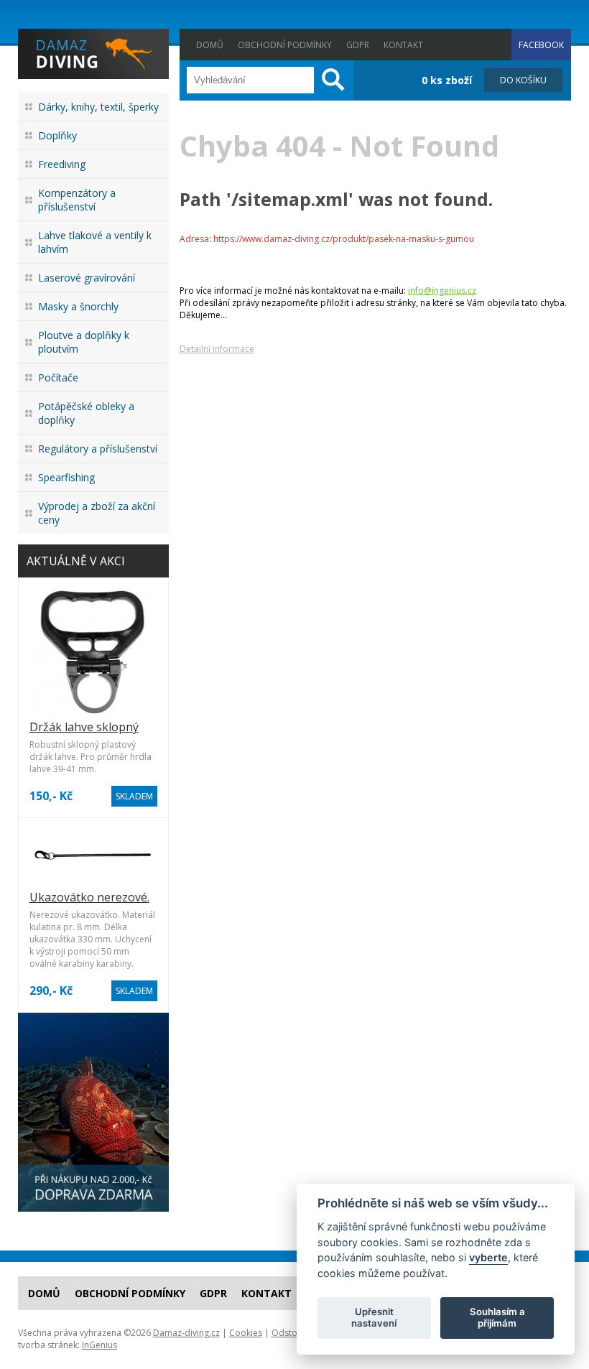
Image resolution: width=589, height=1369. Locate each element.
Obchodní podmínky (285, 45)
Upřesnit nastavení (373, 1317)
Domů (209, 45)
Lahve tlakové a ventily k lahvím (95, 242)
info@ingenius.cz (442, 290)
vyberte (488, 1257)
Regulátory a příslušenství (97, 448)
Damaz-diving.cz (186, 1333)
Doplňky (57, 135)
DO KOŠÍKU (523, 80)
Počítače (58, 377)
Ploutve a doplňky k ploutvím (83, 342)
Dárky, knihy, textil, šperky (98, 106)
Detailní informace (217, 349)
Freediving (61, 164)
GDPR (357, 45)
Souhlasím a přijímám (497, 1317)
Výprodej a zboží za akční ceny (96, 512)
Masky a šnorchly (78, 306)
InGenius (99, 1345)
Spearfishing (66, 477)
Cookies (245, 1333)
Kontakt (403, 45)
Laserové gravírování (86, 277)
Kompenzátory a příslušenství (77, 199)
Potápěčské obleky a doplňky (86, 413)
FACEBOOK (541, 45)
